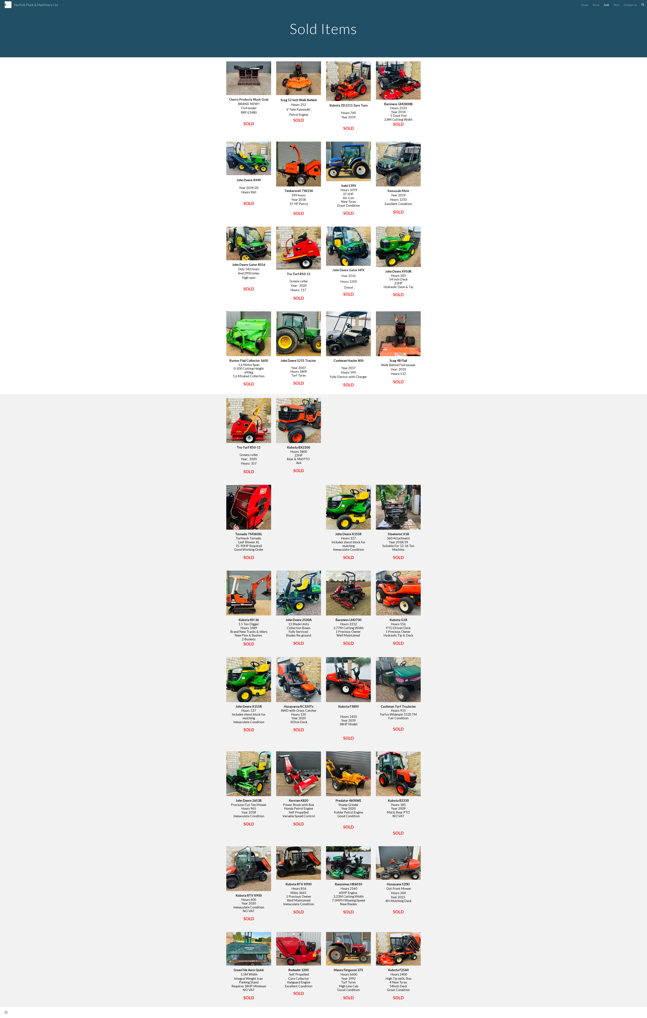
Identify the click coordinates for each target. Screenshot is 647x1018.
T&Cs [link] (616, 4)
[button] (643, 5)
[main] (323, 28)
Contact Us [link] (630, 4)
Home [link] (584, 4)
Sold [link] (606, 4)
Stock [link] (596, 4)
